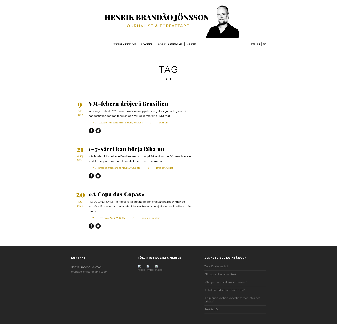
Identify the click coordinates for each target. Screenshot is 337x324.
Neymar (126, 168)
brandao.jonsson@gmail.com (89, 271)
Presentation (125, 44)
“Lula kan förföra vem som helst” (224, 290)
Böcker (147, 44)
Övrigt (169, 168)
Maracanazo (114, 168)
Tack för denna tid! (216, 266)
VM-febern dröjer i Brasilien (128, 103)
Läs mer (164, 115)
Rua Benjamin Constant (120, 122)
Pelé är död (211, 309)
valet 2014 (109, 218)
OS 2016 (136, 168)
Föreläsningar (170, 44)
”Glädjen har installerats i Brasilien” (225, 282)
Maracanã (102, 168)
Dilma (100, 218)
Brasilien (163, 122)
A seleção (102, 122)
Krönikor (155, 218)
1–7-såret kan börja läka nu (127, 149)
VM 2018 (138, 122)
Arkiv (191, 44)
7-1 (94, 122)
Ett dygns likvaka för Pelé (220, 274)
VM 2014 (120, 218)
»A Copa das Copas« (117, 194)
